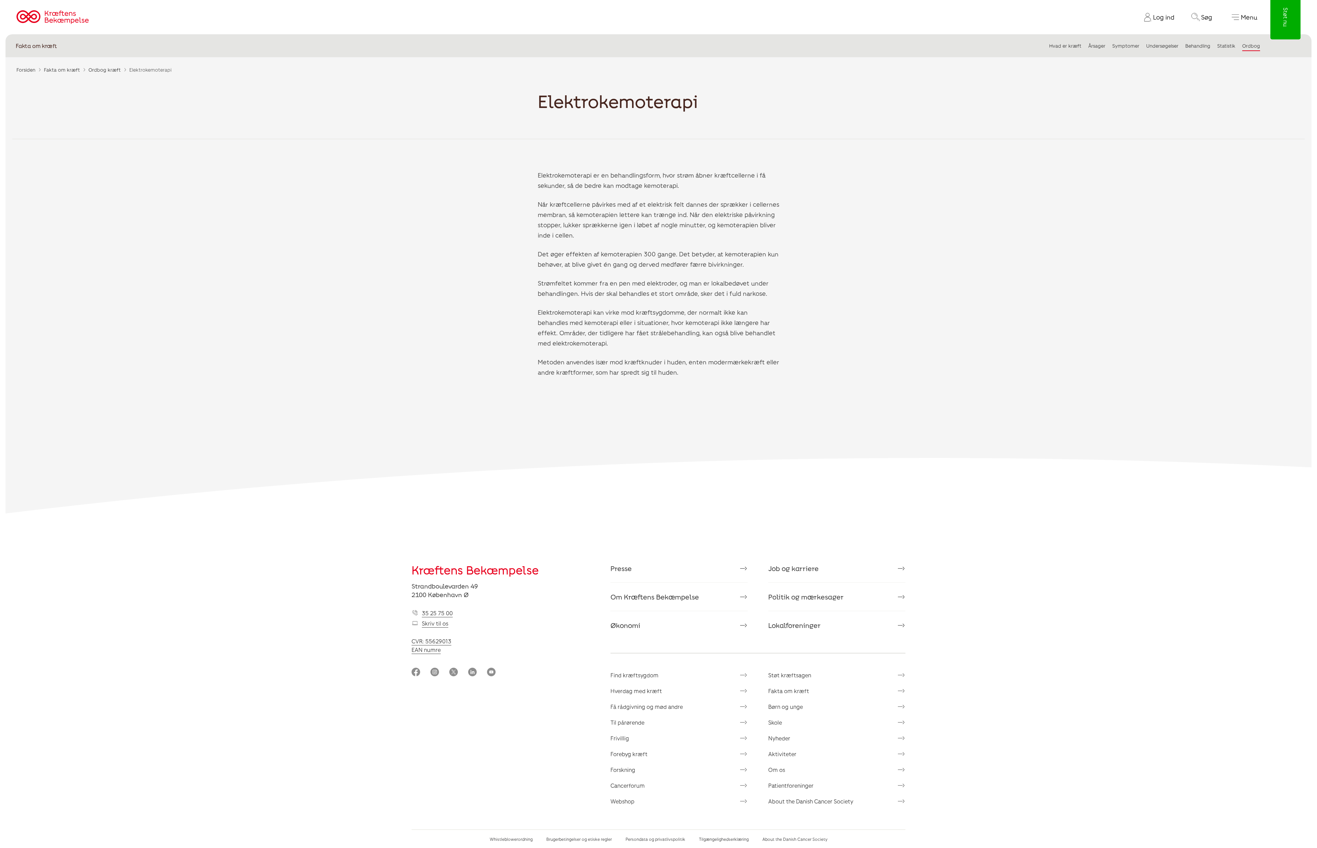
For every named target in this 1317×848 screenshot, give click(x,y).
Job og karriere (793, 568)
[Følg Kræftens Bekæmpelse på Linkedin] (472, 673)
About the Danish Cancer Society (810, 801)
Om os (776, 769)
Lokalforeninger (794, 625)
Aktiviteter (782, 754)
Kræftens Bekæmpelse (475, 570)
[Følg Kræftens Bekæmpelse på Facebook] (416, 673)
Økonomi (625, 625)
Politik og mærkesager (806, 597)
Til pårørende (627, 722)
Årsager (1096, 46)
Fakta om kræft (36, 46)
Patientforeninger (791, 785)
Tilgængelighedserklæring (724, 839)
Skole (775, 722)
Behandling (1197, 46)
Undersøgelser (1162, 46)
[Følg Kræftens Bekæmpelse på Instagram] (434, 673)
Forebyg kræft (629, 754)
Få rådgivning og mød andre (646, 706)
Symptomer (1125, 46)
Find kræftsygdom (634, 675)
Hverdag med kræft (636, 691)
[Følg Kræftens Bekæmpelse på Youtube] (491, 673)
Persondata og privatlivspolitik (655, 839)
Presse (621, 568)
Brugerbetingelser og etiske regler (579, 839)
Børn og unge (785, 706)
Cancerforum (627, 785)
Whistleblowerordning (511, 839)
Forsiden (25, 70)
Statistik (1226, 46)
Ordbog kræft (104, 70)
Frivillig (619, 738)
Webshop (622, 801)
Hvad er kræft (1065, 46)
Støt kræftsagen (789, 675)
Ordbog (1251, 46)
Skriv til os (435, 623)
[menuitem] (1156, 17)
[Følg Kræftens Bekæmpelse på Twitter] (453, 673)
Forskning (622, 769)
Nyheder (779, 738)
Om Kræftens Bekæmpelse (654, 597)
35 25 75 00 (437, 613)
